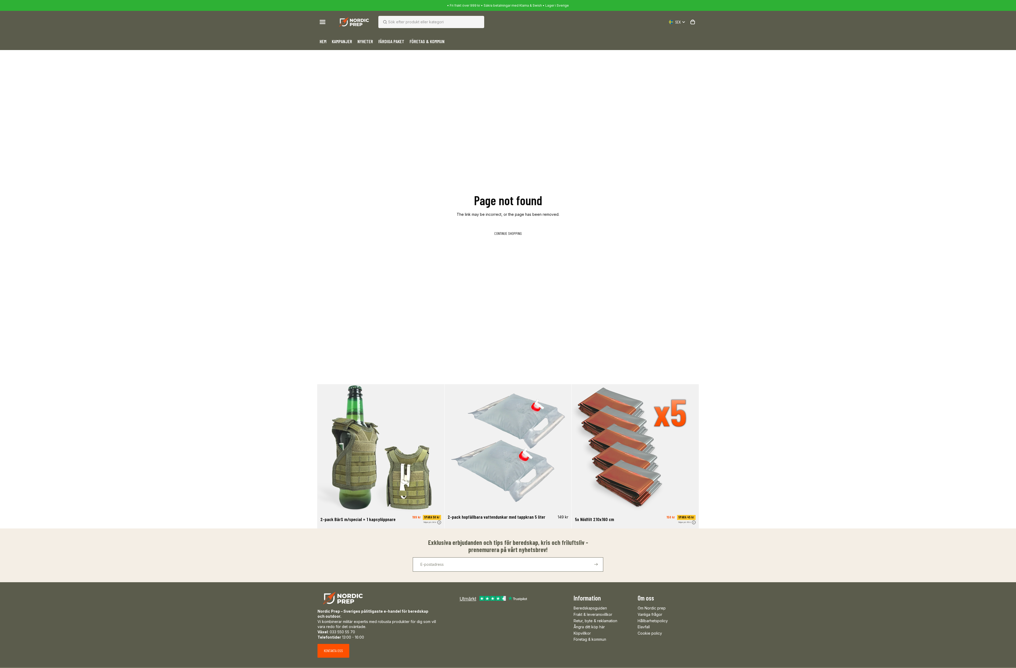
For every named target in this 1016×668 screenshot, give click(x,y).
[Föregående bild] (325, 448)
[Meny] (322, 22)
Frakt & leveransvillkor (593, 614)
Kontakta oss (333, 650)
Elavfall (644, 627)
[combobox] (425, 22)
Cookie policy (650, 633)
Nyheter (365, 41)
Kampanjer (342, 41)
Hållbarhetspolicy (653, 620)
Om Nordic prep (652, 608)
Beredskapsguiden (590, 608)
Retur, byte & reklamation (595, 620)
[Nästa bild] (436, 448)
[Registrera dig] (596, 564)
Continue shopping (508, 233)
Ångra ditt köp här (589, 627)
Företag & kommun (590, 639)
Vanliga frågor (650, 614)
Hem (323, 41)
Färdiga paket (391, 41)
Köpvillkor (582, 633)
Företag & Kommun (427, 41)
